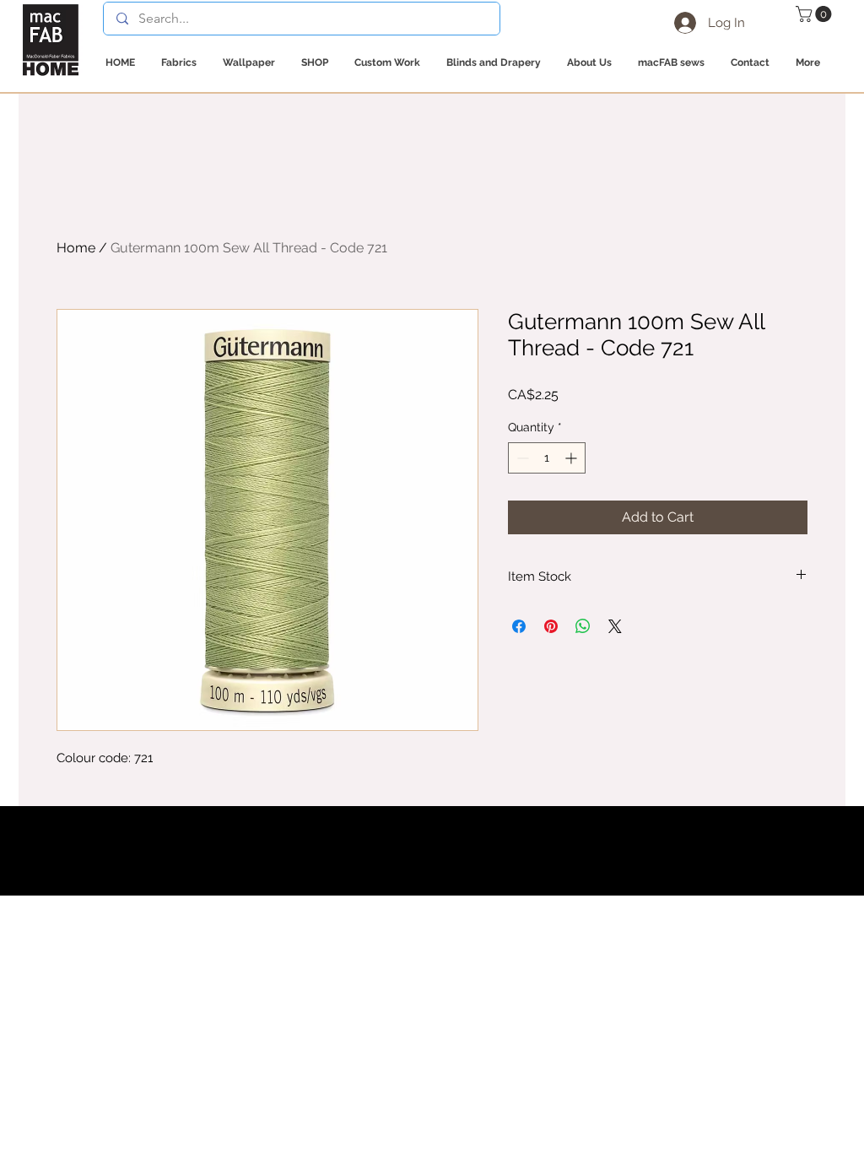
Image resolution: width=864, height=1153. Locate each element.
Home (76, 248)
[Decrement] (521, 458)
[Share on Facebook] (519, 626)
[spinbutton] (547, 458)
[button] (815, 14)
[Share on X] (615, 626)
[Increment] (572, 458)
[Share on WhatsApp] (583, 626)
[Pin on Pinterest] (551, 626)
